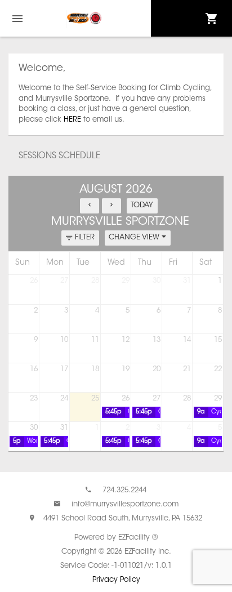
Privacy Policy (116, 580)
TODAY (142, 205)
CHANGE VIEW (135, 237)
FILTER (85, 237)
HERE (72, 119)
